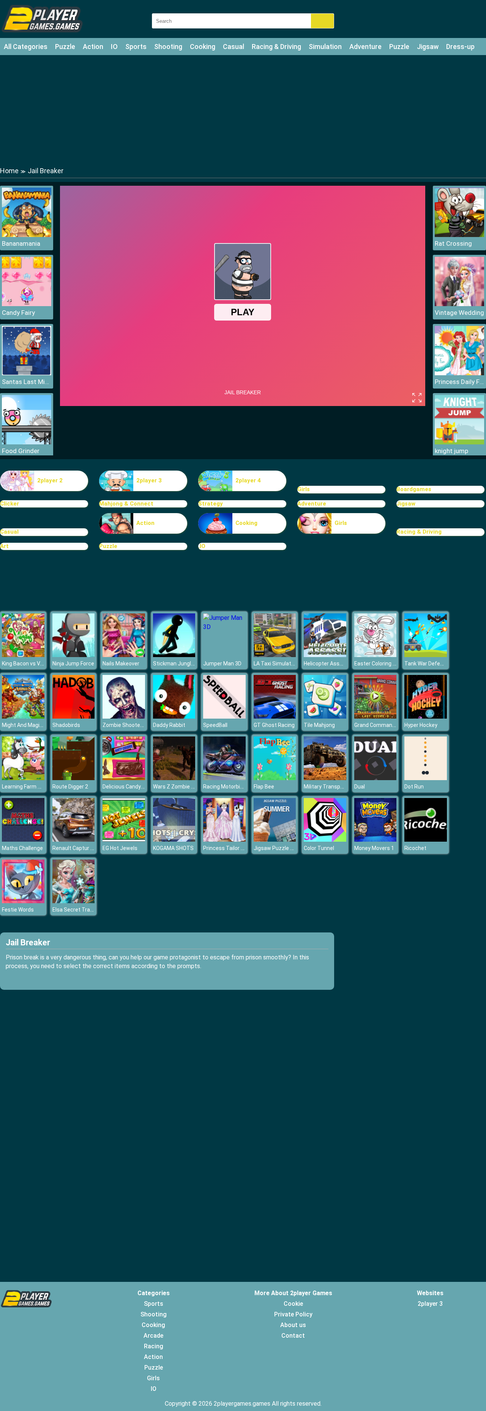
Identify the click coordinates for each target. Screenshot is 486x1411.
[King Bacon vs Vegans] (23, 655)
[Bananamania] (26, 235)
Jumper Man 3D (222, 663)
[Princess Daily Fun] (459, 373)
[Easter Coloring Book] (375, 655)
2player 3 (149, 480)
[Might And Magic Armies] (23, 716)
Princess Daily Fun (459, 382)
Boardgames (413, 489)
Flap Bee (264, 787)
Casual (233, 47)
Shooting (168, 47)
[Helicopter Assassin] (325, 655)
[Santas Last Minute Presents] (26, 373)
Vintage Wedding (459, 312)
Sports (136, 47)
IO (114, 47)
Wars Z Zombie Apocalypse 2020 (193, 787)
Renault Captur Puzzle (79, 848)
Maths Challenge (22, 848)
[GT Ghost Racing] (275, 716)
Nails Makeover (121, 663)
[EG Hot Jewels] (124, 839)
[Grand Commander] (375, 716)
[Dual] (375, 778)
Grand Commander (377, 725)
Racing (153, 1346)
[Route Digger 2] (73, 778)
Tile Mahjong (319, 725)
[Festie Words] (23, 901)
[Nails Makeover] (124, 655)
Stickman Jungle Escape (183, 663)
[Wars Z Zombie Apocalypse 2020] (174, 778)
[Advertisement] (243, 110)
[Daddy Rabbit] (174, 716)
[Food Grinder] (26, 442)
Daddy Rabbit (169, 725)
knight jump (451, 451)
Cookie (293, 1303)
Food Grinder (20, 451)
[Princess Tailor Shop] (224, 839)
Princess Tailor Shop (228, 848)
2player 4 (248, 480)
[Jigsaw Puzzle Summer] (275, 839)
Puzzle (65, 47)
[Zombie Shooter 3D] (124, 716)
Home (9, 171)
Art (4, 546)
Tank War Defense (426, 663)
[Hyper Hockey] (425, 716)
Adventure (365, 47)
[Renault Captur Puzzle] (73, 839)
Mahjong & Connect (126, 503)
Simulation (325, 47)
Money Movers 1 (374, 848)
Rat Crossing (453, 243)
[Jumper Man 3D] (224, 626)
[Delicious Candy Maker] (124, 778)
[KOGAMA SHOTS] (174, 839)
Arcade (153, 1335)
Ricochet (415, 848)
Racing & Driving (276, 47)
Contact (293, 1335)
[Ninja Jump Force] (73, 655)
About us (293, 1325)
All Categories (25, 47)
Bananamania (21, 243)
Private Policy (293, 1314)
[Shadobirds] (73, 716)
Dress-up (460, 47)
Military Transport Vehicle (335, 787)
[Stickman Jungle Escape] (174, 655)
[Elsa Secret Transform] (73, 901)
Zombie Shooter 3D (126, 725)
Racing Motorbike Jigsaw (233, 787)
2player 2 (50, 480)
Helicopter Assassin (328, 663)
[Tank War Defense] (425, 655)
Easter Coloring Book (379, 663)
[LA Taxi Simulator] (275, 655)
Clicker (9, 503)
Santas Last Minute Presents (26, 382)
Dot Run (414, 787)
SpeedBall (215, 725)
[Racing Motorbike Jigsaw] (224, 778)
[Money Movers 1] (375, 839)
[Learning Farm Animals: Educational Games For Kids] (23, 778)
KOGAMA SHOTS (173, 848)
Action (93, 47)
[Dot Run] (425, 778)
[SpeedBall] (224, 716)
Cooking (202, 47)
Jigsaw (428, 47)
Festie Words (18, 910)
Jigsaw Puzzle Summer (282, 848)
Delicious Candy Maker (130, 787)
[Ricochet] (425, 839)
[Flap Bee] (275, 778)
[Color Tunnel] (325, 839)
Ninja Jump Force (73, 663)
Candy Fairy (18, 312)
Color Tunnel (319, 848)
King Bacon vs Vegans (28, 663)
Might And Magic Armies (31, 725)
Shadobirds (66, 725)
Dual (359, 787)
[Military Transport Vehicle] (325, 778)
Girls (303, 489)
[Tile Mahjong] (325, 716)
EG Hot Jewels (120, 848)
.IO (201, 546)
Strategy (210, 503)
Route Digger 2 (70, 787)
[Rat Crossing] (459, 235)
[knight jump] (459, 442)
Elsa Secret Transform (80, 910)
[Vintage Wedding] (459, 304)
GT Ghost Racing (274, 725)
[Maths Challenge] (23, 839)
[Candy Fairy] (26, 304)
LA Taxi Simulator (275, 663)
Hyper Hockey (420, 725)
